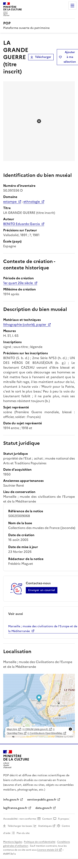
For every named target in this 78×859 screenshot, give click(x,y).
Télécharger (43, 57)
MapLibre (12, 729)
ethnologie (31, 201)
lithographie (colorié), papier (24, 324)
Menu (72, 6)
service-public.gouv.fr (41, 800)
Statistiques (45, 826)
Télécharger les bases (20, 826)
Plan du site (23, 833)
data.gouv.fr (43, 808)
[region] (39, 705)
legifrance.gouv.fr (15, 808)
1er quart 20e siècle (18, 282)
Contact (47, 819)
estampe (10, 201)
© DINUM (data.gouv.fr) (35, 729)
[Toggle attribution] (70, 729)
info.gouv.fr (11, 800)
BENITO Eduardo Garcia (21, 223)
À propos (63, 819)
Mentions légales (12, 842)
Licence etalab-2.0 (47, 850)
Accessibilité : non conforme (19, 819)
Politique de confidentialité (39, 842)
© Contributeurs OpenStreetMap (44, 733)
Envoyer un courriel (41, 590)
